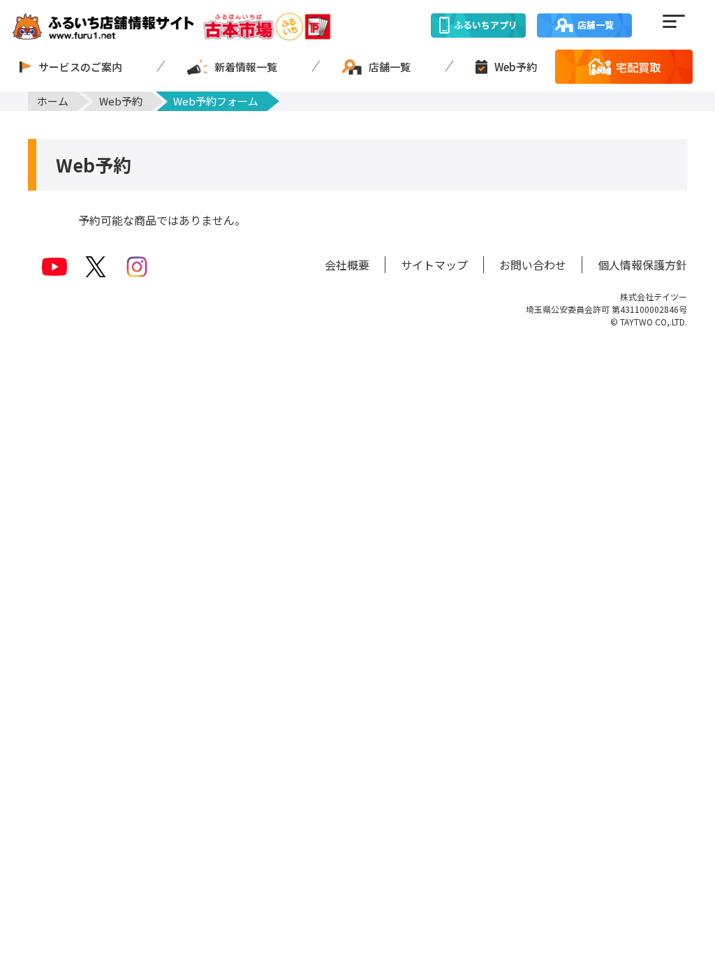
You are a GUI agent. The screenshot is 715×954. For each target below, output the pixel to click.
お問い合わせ (532, 264)
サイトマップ (434, 264)
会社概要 (347, 264)
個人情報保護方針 (642, 264)
